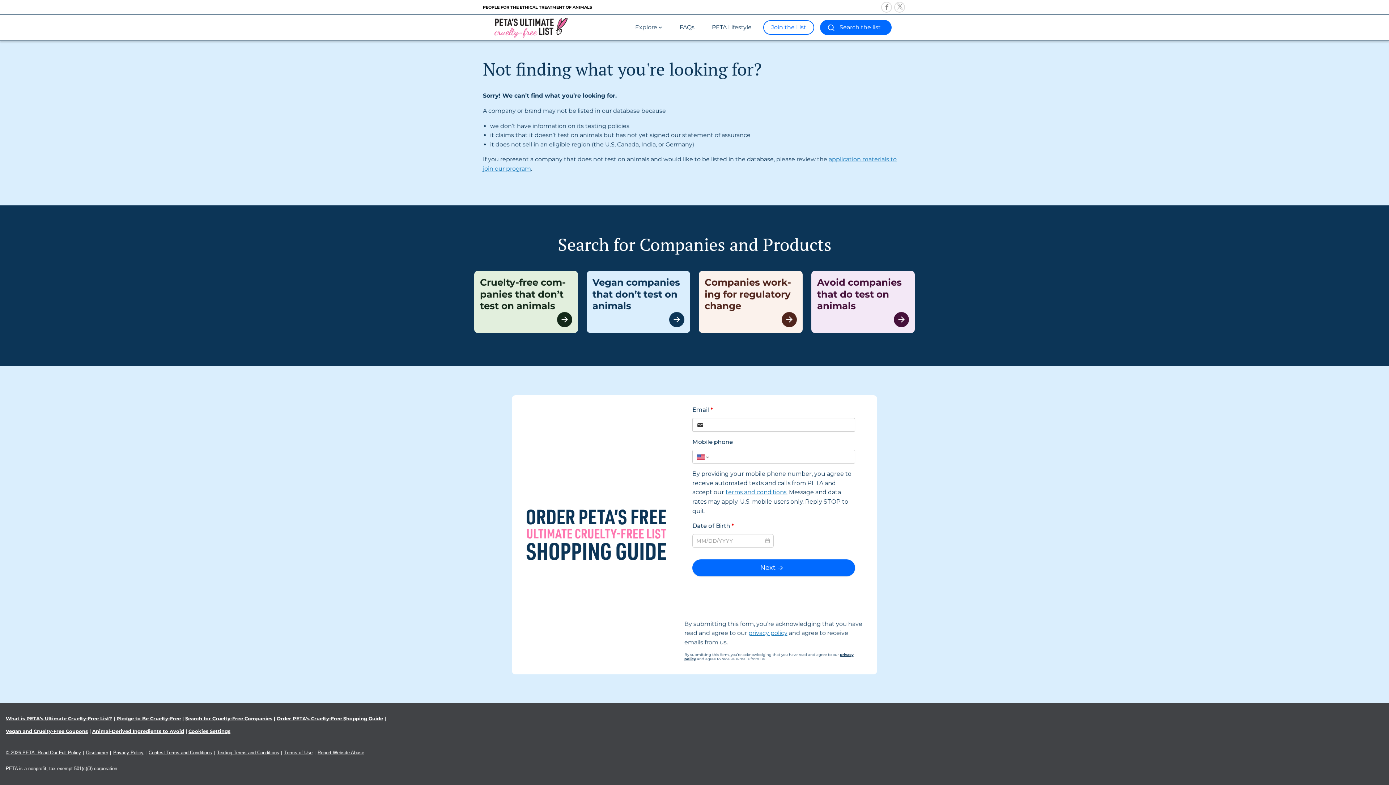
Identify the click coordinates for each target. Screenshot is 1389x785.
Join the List (788, 27)
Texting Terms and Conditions (248, 752)
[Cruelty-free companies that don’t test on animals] (526, 302)
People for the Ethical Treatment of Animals (537, 7)
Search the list (860, 27)
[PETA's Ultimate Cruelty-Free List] (531, 27)
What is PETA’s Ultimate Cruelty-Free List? (59, 718)
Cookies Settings (209, 731)
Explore (646, 27)
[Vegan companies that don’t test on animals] (639, 302)
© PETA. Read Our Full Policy (43, 752)
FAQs (687, 27)
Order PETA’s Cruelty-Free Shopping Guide (330, 718)
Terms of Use (298, 752)
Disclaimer (97, 752)
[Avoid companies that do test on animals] (863, 302)
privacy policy (767, 633)
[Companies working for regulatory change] (751, 302)
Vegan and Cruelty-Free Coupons (47, 731)
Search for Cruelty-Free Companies (228, 718)
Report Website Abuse (341, 752)
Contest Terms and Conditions (180, 752)
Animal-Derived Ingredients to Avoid (138, 731)
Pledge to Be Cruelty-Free (148, 718)
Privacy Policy (128, 752)
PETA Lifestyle (732, 27)
